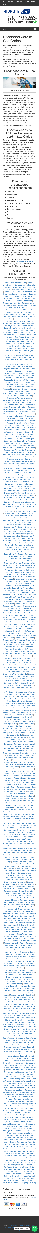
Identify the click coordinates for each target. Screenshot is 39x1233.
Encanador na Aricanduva (24, 359)
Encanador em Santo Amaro (23, 330)
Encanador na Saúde (25, 436)
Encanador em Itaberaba (23, 301)
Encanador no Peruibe (19, 1149)
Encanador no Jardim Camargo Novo (20, 799)
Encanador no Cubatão (14, 1178)
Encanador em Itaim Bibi (12, 303)
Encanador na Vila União (27, 696)
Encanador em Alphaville (14, 1101)
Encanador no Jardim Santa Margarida (19, 979)
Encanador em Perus (13, 321)
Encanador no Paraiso (11, 1079)
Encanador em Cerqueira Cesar (24, 289)
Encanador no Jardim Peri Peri (21, 947)
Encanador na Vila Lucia (13, 581)
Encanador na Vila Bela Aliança (23, 473)
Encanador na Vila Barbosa (24, 468)
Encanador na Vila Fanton (23, 1099)
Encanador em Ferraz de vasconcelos (20, 1145)
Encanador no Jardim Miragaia (22, 837)
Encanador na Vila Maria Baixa (23, 588)
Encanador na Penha (25, 418)
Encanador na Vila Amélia (23, 452)
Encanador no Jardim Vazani (23, 1051)
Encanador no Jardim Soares (14, 1029)
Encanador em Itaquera (18, 305)
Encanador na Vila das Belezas (15, 513)
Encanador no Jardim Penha (14, 943)
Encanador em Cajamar (22, 1126)
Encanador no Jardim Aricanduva (23, 776)
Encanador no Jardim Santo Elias (22, 995)
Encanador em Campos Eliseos (15, 287)
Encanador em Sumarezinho (22, 346)
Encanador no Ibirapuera (13, 746)
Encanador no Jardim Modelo (22, 911)
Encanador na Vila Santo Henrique (20, 675)
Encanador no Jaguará (11, 753)
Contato (4, 4)
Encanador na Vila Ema (26, 529)
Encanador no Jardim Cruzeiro (14, 821)
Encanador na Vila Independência (23, 565)
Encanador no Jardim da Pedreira (24, 825)
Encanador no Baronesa (11, 710)
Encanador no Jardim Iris (23, 879)
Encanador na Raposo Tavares (15, 429)
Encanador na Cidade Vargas (14, 393)
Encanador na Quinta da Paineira (24, 427)
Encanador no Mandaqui (14, 1069)
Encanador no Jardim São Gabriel (23, 1006)
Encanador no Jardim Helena (14, 870)
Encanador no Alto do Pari (25, 705)
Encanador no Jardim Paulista (14, 936)
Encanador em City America (14, 292)
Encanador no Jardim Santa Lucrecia (19, 977)
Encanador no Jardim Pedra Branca (23, 941)
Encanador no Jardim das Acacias (19, 828)
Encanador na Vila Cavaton (14, 493)
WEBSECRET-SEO (11, 1227)
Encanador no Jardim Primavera (15, 956)
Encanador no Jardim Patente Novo (19, 934)
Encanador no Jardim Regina (23, 961)
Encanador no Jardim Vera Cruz (15, 1054)
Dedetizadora (18, 1)
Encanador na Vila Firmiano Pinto (15, 540)
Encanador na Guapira (24, 402)
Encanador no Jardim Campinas (15, 798)
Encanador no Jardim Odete (25, 922)
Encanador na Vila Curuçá (14, 509)
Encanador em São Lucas (27, 335)
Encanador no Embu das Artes (15, 1162)
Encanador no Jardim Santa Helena (19, 975)
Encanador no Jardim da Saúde (15, 830)
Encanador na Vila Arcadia (24, 463)
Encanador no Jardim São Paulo (15, 1015)
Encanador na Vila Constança (14, 504)
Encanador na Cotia (17, 1124)
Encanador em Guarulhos (14, 1115)
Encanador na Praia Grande (22, 1112)
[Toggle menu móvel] (35, 29)
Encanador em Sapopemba (22, 341)
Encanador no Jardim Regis (14, 963)
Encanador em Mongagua (13, 1153)
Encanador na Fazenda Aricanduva (19, 398)
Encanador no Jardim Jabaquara (15, 886)
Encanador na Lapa (11, 405)
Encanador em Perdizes (22, 319)
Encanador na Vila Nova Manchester (19, 1083)
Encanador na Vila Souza (18, 690)
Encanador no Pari (11, 990)
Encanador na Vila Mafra (23, 583)
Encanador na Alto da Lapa (22, 701)
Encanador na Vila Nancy (12, 606)
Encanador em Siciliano (13, 344)
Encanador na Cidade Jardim (14, 377)
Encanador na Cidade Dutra (24, 375)
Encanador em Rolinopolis (13, 328)
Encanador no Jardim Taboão (14, 1036)
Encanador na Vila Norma (12, 610)
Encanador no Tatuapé (14, 984)
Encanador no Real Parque (25, 988)
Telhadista (33, 1)
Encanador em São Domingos (13, 332)
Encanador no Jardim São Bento (15, 997)
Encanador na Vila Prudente (23, 649)
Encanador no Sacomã (18, 986)
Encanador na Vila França (24, 545)
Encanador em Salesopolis (23, 1137)
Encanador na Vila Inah (12, 563)
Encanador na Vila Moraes (23, 599)
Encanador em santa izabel (12, 1140)
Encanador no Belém (17, 712)
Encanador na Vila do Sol (22, 524)
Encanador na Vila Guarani (14, 554)
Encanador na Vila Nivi (23, 608)
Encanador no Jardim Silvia (26, 1027)
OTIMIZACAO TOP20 (27, 1227)
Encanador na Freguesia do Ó (14, 400)
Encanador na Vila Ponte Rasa (15, 644)
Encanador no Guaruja (26, 1151)
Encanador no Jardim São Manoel (23, 1013)
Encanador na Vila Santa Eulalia (15, 665)
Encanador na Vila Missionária (24, 592)
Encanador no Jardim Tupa (22, 1045)
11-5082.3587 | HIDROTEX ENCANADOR (22, 1225)
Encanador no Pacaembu (23, 1076)
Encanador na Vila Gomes (23, 549)
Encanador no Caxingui (18, 737)
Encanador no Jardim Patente (22, 932)
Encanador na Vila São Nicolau (15, 683)
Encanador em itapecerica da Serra (19, 1133)
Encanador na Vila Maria (12, 586)
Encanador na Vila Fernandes (22, 538)
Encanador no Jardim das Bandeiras (20, 831)
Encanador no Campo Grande (24, 728)
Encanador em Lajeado (11, 1067)
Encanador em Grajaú (14, 742)
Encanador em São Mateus (14, 337)
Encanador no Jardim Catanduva (22, 809)
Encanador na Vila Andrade (25, 457)
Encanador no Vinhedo (18, 1180)
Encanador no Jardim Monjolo (14, 913)
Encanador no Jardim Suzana (22, 1033)
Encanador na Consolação (22, 396)
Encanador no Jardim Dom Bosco (15, 843)
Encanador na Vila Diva (22, 518)
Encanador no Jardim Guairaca (15, 864)
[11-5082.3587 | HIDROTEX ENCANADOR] (17, 11)
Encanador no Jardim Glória (22, 861)
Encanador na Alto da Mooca (14, 703)
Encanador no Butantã (26, 723)
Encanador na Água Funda (23, 355)
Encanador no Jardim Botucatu (15, 791)
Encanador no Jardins (26, 1065)
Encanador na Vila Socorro (24, 685)
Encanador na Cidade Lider (14, 382)
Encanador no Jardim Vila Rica (23, 1060)
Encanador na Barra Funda (14, 362)
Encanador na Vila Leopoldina (25, 579)
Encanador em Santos (16, 1110)
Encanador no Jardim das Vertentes (19, 841)
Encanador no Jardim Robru (14, 968)
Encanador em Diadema (18, 1103)
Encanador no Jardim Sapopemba (22, 1022)
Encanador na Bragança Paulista (23, 1183)
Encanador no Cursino (24, 739)
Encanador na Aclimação (24, 350)
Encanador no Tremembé (14, 1074)
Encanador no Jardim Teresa (26, 1038)
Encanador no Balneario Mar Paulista (19, 708)
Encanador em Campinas (14, 1128)
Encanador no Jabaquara (24, 751)
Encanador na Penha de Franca (24, 1081)
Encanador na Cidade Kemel (24, 380)
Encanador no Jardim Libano (14, 891)
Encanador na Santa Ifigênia (14, 434)
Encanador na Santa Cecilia (24, 432)
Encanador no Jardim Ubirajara (15, 1047)
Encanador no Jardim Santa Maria (19, 981)
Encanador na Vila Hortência (14, 1094)
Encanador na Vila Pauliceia (23, 631)
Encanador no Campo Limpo (14, 1085)
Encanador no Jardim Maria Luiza (22, 904)
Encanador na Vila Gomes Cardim (19, 552)
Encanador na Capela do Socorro (23, 368)
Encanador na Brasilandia (14, 366)
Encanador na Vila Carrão (25, 491)
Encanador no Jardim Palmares (15, 925)
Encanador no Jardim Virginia (13, 1063)
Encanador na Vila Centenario (24, 495)
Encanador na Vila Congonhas (23, 502)
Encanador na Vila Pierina (24, 638)
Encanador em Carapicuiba (25, 1155)
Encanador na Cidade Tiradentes (19, 391)
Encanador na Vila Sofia (12, 687)
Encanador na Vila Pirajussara (14, 640)
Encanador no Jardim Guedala (25, 868)
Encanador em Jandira (28, 1160)
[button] (35, 1229)
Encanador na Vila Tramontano (15, 694)
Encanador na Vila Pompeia (24, 642)
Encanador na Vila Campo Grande (19, 486)
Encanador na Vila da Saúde (25, 511)
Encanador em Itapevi (11, 1160)
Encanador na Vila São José (22, 681)
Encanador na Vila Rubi (12, 658)
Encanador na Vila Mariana (14, 590)
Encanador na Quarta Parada (14, 425)
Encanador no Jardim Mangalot (15, 898)
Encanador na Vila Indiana (13, 567)
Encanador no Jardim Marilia (14, 907)
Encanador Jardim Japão (26, 1092)
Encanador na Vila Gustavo (14, 527)
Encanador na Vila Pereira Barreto (19, 633)
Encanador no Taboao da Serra (25, 1131)
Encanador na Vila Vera (12, 699)
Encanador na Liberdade (18, 407)
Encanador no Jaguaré (14, 755)
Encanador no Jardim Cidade (24, 814)
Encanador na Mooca (16, 409)
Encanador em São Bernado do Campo (20, 1104)
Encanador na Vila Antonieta (14, 461)
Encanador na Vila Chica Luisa (15, 497)
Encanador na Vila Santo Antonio (22, 669)
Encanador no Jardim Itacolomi (15, 882)
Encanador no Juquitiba (23, 1171)
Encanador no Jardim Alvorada (23, 760)
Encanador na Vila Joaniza (14, 576)
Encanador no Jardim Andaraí (23, 769)
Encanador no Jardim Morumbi (24, 918)
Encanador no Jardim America (14, 762)
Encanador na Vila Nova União (15, 619)
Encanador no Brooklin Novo (21, 719)
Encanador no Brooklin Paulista (15, 721)
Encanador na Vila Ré (12, 651)
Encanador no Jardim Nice (13, 920)
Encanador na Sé (11, 439)
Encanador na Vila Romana (22, 656)
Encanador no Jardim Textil (14, 1040)
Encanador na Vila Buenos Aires (15, 479)
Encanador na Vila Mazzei (23, 484)
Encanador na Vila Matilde (24, 477)
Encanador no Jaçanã (28, 753)
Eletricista (26, 1)
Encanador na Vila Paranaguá (23, 626)
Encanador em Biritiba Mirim (14, 1135)
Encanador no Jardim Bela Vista (15, 785)
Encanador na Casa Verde (13, 371)
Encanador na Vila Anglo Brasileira (19, 459)
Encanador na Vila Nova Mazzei (24, 617)
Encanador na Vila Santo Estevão (15, 674)
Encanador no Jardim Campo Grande (18, 801)
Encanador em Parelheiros (13, 316)
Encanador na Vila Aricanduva (14, 466)
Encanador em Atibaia (18, 1144)
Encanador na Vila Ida (25, 561)
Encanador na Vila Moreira (13, 601)
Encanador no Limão (28, 1067)
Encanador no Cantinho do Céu (15, 730)
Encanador (10, 1)
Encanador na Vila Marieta (13, 416)
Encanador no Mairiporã (13, 1174)
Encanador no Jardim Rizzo (25, 965)
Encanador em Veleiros (12, 348)
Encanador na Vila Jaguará (21, 574)
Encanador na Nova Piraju (14, 1090)
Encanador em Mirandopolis (23, 310)
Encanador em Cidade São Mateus (23, 389)
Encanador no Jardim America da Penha (20, 763)
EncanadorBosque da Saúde (14, 717)
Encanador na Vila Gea (12, 547)
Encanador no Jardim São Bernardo (20, 998)
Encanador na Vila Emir (12, 531)
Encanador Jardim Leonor (25, 889)
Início (3, 1)
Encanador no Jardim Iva (26, 884)
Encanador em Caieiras (17, 1169)
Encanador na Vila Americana (14, 454)
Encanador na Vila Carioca (14, 488)
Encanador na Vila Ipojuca (24, 570)
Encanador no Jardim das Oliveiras (19, 839)
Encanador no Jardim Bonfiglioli (22, 789)
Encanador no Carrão (14, 735)
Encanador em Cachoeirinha (25, 285)
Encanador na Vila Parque (13, 629)
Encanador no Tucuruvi (26, 1072)
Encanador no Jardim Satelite (13, 1024)
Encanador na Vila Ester (12, 536)
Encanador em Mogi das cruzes (21, 1117)
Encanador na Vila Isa (12, 572)
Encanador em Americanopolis (15, 283)
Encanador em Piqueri (19, 323)
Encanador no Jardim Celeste (13, 812)
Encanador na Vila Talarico (25, 692)
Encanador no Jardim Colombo (23, 819)
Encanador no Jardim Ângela (14, 771)
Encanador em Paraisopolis (24, 314)
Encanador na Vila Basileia (14, 470)
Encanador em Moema (14, 312)
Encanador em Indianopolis (14, 298)
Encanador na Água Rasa (14, 357)
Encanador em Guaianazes (23, 296)
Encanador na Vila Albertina (14, 445)
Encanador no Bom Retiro (24, 714)
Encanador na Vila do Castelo (14, 520)
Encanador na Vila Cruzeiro (25, 506)
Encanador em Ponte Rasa (24, 423)
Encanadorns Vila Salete (22, 660)
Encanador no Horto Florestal (24, 744)
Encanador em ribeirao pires (14, 1119)
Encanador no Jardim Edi (18, 848)
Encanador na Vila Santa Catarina (19, 662)
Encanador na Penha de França (15, 420)
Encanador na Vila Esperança (22, 534)
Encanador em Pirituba (25, 326)
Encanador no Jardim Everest (13, 855)
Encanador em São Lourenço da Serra (19, 1163)
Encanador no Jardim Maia (22, 895)
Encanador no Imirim (18, 748)
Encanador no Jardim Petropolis (15, 950)
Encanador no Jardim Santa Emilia (22, 972)
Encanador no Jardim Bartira (22, 782)
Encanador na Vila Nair (23, 604)
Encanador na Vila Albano (24, 443)
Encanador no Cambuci (14, 726)
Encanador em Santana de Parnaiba (19, 1158)
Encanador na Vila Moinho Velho (15, 595)
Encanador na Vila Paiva (12, 624)
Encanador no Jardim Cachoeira (22, 796)
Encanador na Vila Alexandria (24, 448)
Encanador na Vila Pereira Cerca (15, 635)
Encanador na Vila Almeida (14, 450)
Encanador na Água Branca (14, 353)
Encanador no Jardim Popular (23, 954)
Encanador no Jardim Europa (23, 852)
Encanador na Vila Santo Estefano (19, 672)
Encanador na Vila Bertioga (14, 475)
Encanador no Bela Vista (24, 364)
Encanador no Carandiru (27, 733)
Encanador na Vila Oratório (25, 622)
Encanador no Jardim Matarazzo (15, 778)
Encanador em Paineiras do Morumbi (22, 414)
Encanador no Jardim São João (15, 1008)
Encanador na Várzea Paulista (23, 1176)
